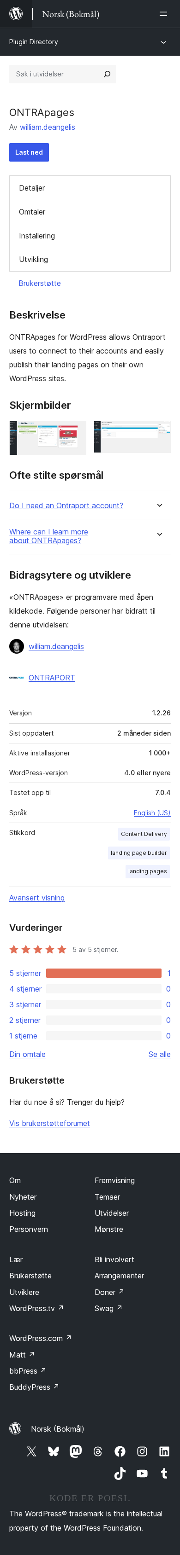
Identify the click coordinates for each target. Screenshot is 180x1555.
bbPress (28, 1370)
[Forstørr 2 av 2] (158, 433)
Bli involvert (114, 1259)
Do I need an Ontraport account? (66, 505)
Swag (109, 1308)
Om (15, 1180)
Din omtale (27, 1054)
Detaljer (32, 187)
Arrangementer (119, 1275)
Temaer (107, 1196)
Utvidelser (112, 1213)
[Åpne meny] (165, 14)
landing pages (147, 871)
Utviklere (24, 1292)
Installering (37, 235)
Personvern (28, 1229)
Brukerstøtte (39, 283)
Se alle (160, 1054)
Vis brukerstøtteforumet (49, 1123)
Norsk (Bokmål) (57, 1428)
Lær (16, 1259)
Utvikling (33, 259)
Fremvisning (115, 1180)
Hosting (22, 1213)
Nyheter (22, 1196)
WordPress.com (40, 1338)
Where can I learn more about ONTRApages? (48, 536)
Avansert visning (37, 897)
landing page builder (139, 852)
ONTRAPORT (52, 677)
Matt (22, 1354)
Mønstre (109, 1229)
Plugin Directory (33, 42)
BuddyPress (34, 1387)
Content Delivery (144, 833)
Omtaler (32, 211)
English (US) (152, 813)
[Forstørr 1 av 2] (73, 433)
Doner (110, 1292)
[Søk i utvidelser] (107, 74)
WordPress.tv (36, 1308)
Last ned (29, 152)
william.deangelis (47, 127)
